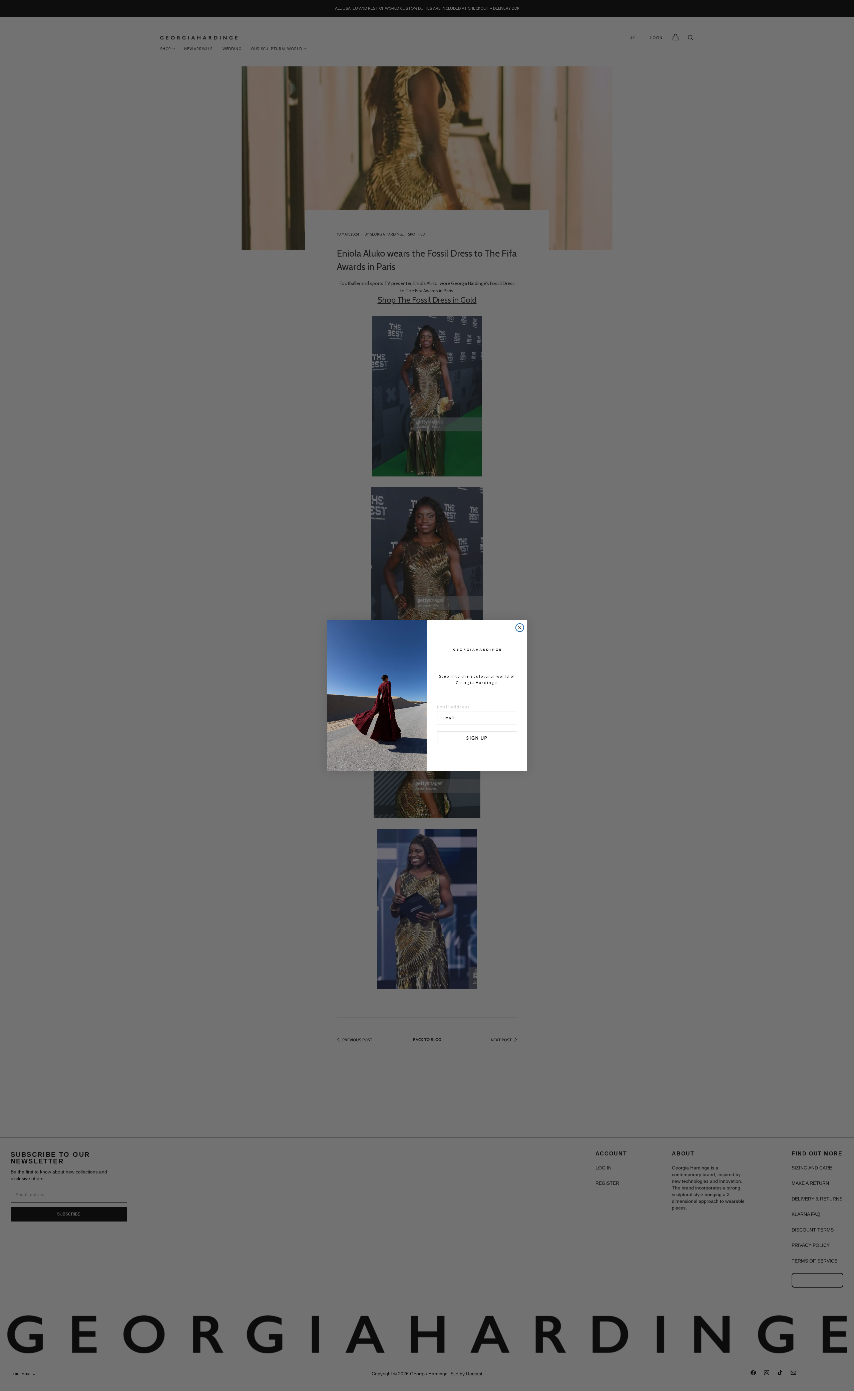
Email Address (453, 707)
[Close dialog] (520, 628)
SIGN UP (477, 738)
